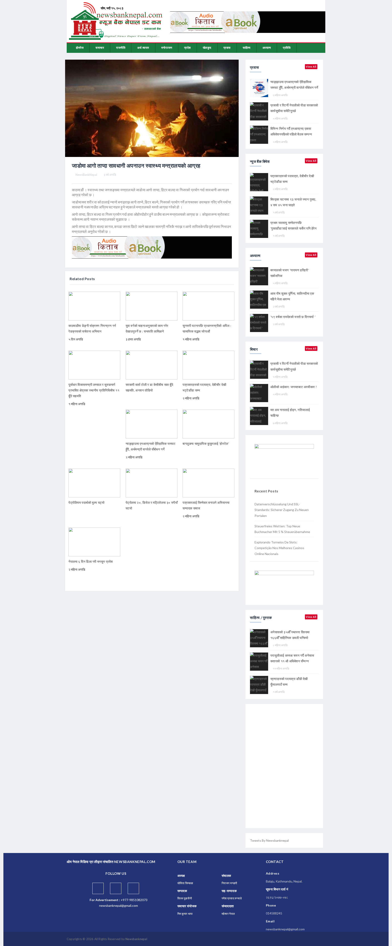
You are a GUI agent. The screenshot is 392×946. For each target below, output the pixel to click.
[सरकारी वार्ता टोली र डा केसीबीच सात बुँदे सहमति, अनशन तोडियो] (151, 365)
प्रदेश (187, 47)
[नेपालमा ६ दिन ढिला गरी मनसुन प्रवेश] (94, 541)
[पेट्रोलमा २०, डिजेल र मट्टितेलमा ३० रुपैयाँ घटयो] (151, 482)
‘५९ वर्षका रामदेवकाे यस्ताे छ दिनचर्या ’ (293, 317)
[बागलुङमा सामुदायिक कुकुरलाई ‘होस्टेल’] (208, 423)
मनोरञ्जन (166, 47)
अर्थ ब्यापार (143, 47)
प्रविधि (287, 47)
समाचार (100, 47)
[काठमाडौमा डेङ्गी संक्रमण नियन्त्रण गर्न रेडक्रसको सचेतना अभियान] (94, 306)
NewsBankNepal (86, 174)
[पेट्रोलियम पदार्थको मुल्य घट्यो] (94, 482)
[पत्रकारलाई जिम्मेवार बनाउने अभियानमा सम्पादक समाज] (208, 482)
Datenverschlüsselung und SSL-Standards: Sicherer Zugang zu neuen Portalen (282, 509)
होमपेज (79, 47)
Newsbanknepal (136, 939)
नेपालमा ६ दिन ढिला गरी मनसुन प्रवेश (91, 561)
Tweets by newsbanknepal (269, 840)
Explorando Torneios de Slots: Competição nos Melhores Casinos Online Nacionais (279, 547)
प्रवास (227, 47)
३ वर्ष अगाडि (110, 174)
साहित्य (246, 47)
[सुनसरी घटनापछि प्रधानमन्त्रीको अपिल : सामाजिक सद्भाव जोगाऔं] (208, 306)
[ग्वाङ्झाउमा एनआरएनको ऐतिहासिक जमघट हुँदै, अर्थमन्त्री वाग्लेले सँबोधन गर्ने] (151, 423)
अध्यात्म (266, 47)
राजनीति (120, 47)
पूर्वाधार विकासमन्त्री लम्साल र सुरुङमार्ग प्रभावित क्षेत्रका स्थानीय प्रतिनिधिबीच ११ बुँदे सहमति (94, 390)
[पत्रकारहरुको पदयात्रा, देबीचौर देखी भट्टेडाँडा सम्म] (208, 365)
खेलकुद (207, 47)
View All (311, 66)
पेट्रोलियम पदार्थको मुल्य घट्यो (86, 502)
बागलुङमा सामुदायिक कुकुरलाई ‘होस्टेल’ (206, 443)
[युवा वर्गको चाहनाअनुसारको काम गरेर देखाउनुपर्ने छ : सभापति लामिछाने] (151, 306)
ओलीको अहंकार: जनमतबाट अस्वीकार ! (293, 387)
